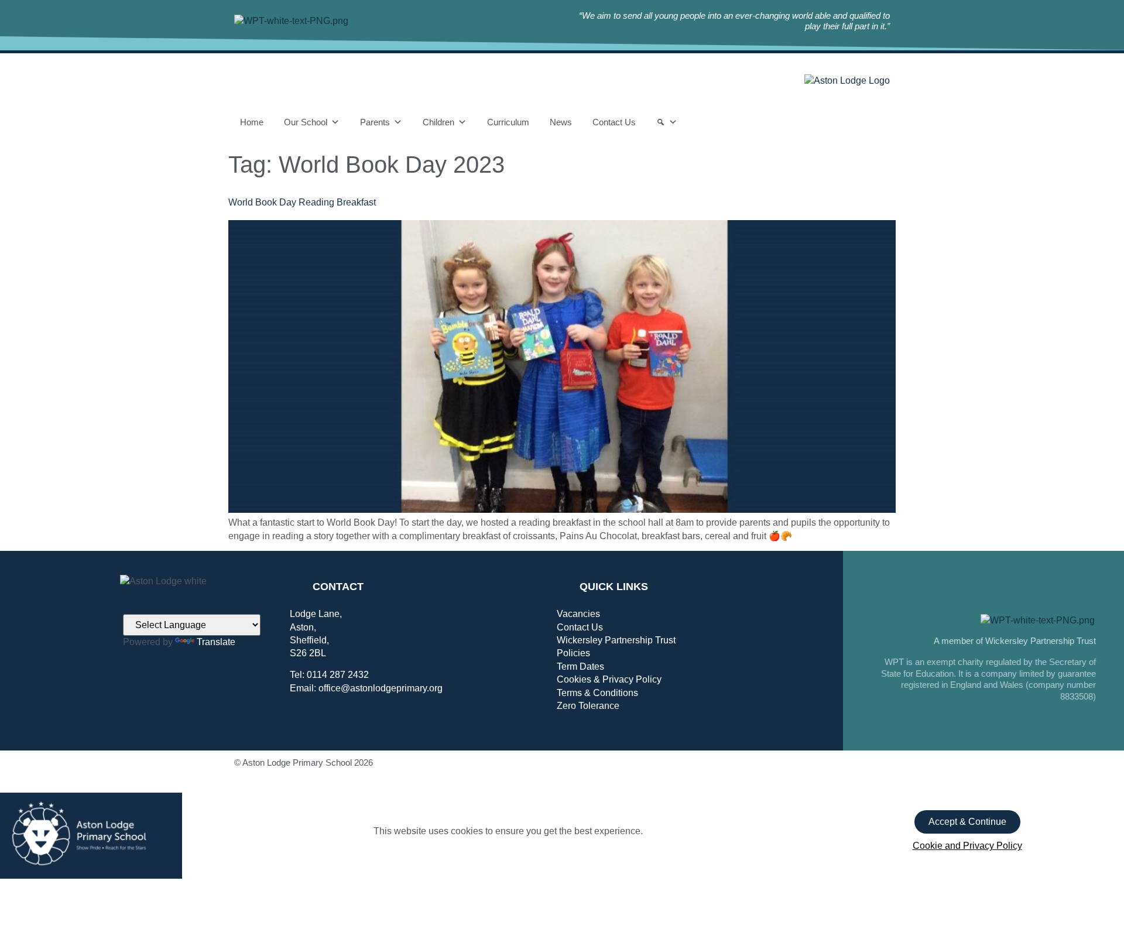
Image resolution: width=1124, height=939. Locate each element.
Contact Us (614, 122)
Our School (305, 122)
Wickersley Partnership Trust (616, 640)
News (561, 122)
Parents (375, 122)
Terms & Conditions (597, 693)
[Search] (666, 122)
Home (251, 122)
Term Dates (580, 666)
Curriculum (508, 122)
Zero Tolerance (588, 706)
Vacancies (578, 614)
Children (438, 122)
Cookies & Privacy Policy (609, 679)
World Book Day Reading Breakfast (302, 202)
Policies (573, 653)
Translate (216, 642)
